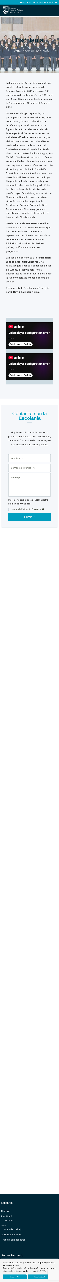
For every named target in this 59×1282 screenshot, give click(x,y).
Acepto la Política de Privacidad (27, 509)
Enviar (29, 517)
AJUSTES (41, 1271)
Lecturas (9, 1220)
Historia (5, 1211)
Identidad (6, 1216)
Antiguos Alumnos (11, 1234)
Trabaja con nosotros (13, 1239)
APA (3, 1225)
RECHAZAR (39, 1276)
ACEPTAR (14, 1276)
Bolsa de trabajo (13, 1229)
